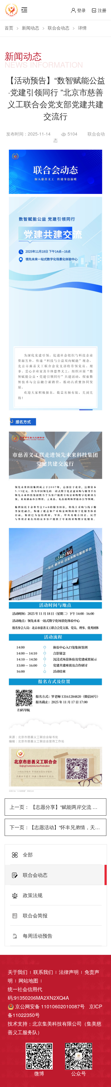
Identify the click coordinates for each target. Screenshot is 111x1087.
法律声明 (69, 971)
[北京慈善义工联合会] (11, 8)
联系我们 (43, 971)
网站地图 (28, 980)
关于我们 (18, 971)
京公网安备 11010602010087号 (49, 1006)
